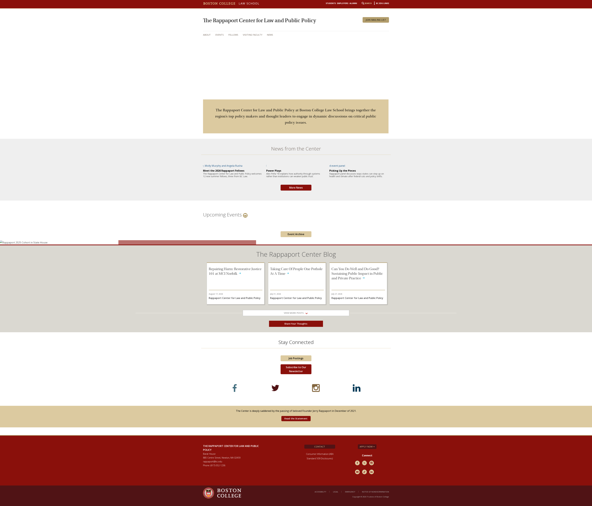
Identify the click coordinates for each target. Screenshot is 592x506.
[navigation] (293, 34)
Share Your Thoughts (296, 323)
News (270, 34)
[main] (296, 265)
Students (331, 3)
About (207, 34)
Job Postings (296, 358)
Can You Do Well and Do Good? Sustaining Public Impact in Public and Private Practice (357, 273)
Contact (319, 446)
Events (219, 34)
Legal (335, 492)
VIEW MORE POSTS (294, 312)
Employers (342, 3)
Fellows (233, 34)
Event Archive (296, 234)
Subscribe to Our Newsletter (296, 369)
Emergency (350, 492)
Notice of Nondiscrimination (375, 492)
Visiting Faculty (252, 34)
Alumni (353, 3)
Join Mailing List (376, 19)
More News (296, 187)
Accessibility (320, 492)
